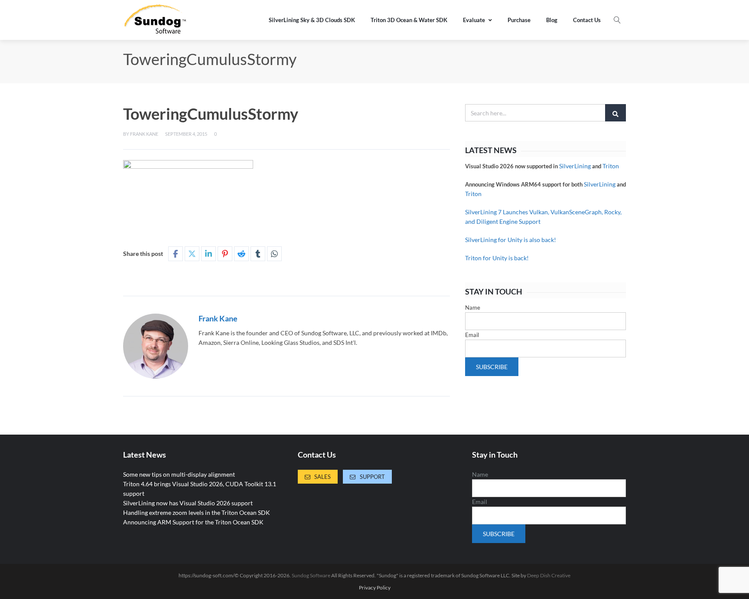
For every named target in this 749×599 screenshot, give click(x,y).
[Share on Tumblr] (258, 254)
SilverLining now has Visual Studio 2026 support (188, 503)
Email (472, 334)
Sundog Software (311, 575)
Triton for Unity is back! (497, 258)
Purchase (519, 19)
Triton (610, 166)
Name (472, 307)
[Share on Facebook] (175, 254)
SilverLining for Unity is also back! (510, 239)
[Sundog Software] (155, 20)
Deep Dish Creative (548, 575)
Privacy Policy (375, 588)
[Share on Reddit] (241, 254)
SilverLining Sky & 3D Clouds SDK (312, 19)
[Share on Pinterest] (225, 254)
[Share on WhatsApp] (274, 254)
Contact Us (587, 19)
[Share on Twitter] (192, 254)
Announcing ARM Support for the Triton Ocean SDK (193, 522)
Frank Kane (144, 134)
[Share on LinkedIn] (208, 254)
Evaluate (474, 19)
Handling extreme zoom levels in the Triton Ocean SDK (196, 512)
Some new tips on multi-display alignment (179, 474)
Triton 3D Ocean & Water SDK (409, 19)
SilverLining (575, 166)
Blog (551, 19)
